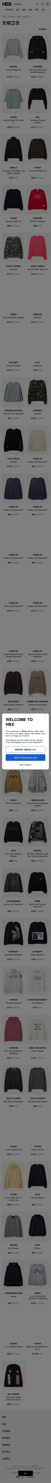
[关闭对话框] (45, 717)
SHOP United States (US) (25, 757)
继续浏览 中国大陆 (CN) (25, 749)
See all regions (25, 765)
